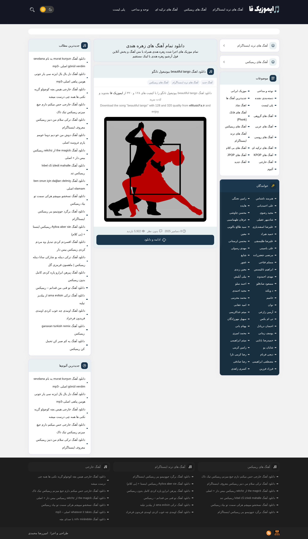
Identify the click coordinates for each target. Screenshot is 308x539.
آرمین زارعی (266, 312)
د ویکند (269, 290)
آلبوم (270, 169)
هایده (243, 205)
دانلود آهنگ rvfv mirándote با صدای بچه (83, 519)
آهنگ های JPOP (236, 155)
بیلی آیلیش (240, 276)
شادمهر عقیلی (265, 219)
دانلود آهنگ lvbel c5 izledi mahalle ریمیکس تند (63, 169)
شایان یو (268, 347)
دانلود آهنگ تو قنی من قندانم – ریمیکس (60, 287)
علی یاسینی (266, 248)
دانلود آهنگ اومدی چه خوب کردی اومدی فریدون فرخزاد (60, 314)
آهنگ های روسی (263, 137)
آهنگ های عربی (264, 126)
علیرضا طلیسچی (263, 241)
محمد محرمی (238, 297)
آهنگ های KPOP (263, 155)
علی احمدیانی (265, 205)
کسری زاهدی (238, 368)
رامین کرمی (239, 347)
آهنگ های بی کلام (236, 147)
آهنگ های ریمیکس (195, 9)
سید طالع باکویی (236, 226)
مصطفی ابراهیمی (262, 361)
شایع (243, 255)
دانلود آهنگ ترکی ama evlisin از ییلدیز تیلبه (61, 299)
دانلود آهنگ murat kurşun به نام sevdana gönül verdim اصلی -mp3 (59, 62)
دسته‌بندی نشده (264, 98)
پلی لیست (119, 9)
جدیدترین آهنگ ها (236, 98)
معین (243, 233)
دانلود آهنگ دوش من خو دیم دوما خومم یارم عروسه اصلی (61, 138)
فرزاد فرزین (266, 368)
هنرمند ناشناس (264, 198)
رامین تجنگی (239, 198)
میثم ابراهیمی (238, 340)
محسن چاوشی (237, 212)
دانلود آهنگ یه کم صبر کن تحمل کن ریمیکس (65, 344)
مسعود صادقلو (264, 283)
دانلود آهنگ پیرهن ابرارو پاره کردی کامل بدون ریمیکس (60, 276)
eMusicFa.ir (197, 105)
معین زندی (240, 269)
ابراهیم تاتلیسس (263, 269)
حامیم (270, 297)
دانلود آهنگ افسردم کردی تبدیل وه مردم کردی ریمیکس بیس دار (60, 245)
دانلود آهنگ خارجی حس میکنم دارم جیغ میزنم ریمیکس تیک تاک (61, 108)
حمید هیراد (267, 233)
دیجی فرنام (266, 354)
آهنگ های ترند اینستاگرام (228, 9)
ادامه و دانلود (152, 239)
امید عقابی (240, 304)
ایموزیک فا (116, 93)
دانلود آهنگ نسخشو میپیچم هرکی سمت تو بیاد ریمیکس (59, 199)
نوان (270, 304)
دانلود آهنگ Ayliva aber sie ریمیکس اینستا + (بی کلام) (59, 230)
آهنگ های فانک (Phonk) (238, 116)
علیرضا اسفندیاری (262, 226)
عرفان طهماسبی (236, 219)
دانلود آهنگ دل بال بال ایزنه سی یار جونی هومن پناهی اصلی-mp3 (59, 77)
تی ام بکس (266, 319)
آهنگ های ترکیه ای (166, 9)
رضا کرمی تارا (238, 354)
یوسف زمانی (265, 333)
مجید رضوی (266, 212)
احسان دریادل (265, 326)
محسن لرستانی (237, 241)
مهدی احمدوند (265, 276)
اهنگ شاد (241, 105)
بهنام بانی (240, 326)
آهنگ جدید (240, 162)
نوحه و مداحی (140, 9)
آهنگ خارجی (266, 162)
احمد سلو (240, 283)
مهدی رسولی (238, 248)
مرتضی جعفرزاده (263, 255)
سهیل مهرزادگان (236, 319)
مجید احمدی (239, 290)
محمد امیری (239, 333)
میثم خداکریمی (237, 312)
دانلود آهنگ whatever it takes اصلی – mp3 (81, 512)
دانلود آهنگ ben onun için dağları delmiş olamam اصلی (59, 184)
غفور (243, 262)
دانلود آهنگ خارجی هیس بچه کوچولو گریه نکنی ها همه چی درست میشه (59, 93)
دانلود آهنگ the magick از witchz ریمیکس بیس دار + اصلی (59, 154)
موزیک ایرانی (238, 91)
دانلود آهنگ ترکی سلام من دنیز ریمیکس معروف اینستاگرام (60, 123)
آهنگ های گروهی (263, 116)
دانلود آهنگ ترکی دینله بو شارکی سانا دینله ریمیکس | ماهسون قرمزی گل (59, 260)
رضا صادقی (239, 361)
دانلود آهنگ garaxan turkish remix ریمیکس (63, 329)
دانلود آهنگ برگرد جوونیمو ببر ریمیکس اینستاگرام (61, 215)
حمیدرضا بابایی (264, 340)
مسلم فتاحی (266, 262)
